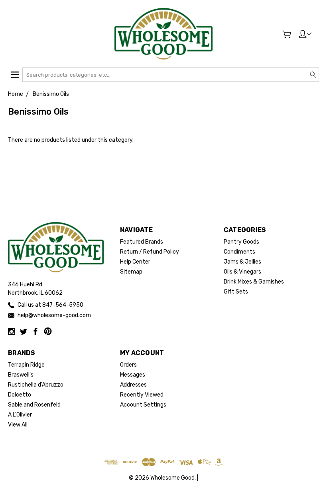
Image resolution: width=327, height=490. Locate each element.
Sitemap (131, 271)
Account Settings (143, 404)
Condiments (239, 251)
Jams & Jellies (242, 261)
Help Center (135, 261)
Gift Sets (236, 291)
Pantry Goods (241, 241)
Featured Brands (141, 241)
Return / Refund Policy (149, 251)
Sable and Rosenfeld (34, 404)
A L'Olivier (20, 414)
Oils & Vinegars (242, 271)
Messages (132, 374)
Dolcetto (19, 394)
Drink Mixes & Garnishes (254, 281)
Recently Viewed (142, 394)
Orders (128, 364)
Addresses (133, 384)
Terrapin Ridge (26, 364)
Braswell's (20, 374)
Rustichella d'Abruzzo (35, 384)
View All (18, 424)
